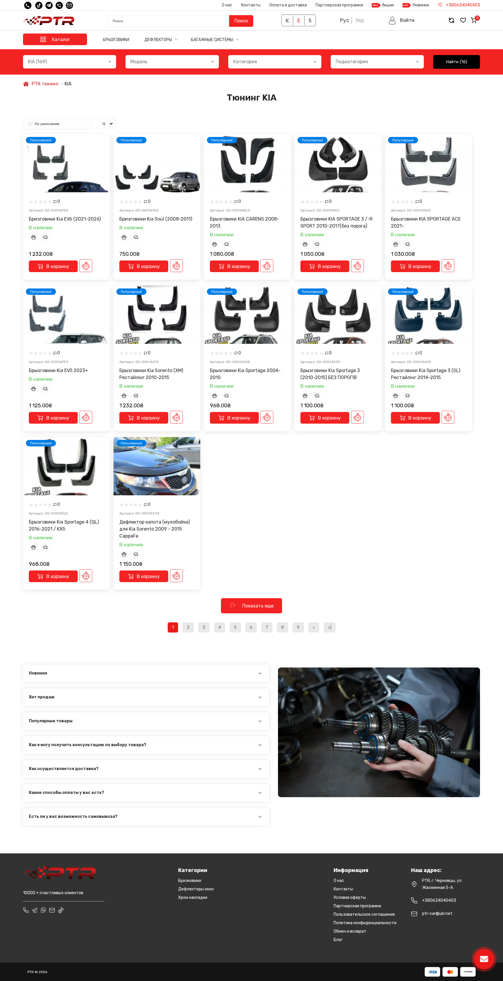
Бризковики (189, 880)
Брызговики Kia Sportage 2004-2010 (245, 374)
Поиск (241, 21)
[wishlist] (463, 20)
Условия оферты (350, 897)
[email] (69, 5)
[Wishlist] (100, 157)
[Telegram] (49, 5)
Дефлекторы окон (196, 889)
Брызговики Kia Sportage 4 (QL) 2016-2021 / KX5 (64, 525)
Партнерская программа (339, 5)
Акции (388, 5)
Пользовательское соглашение (364, 914)
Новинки (421, 5)
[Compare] (100, 169)
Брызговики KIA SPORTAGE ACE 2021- (426, 222)
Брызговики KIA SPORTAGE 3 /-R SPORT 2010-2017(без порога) (336, 222)
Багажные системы (212, 39)
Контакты (251, 5)
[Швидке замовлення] (85, 265)
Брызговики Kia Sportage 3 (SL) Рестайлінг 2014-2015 (425, 374)
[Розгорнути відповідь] (259, 673)
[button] (401, 20)
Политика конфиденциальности (365, 922)
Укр (359, 20)
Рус (344, 20)
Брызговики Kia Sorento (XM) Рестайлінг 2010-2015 (151, 374)
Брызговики (116, 39)
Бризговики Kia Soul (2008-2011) (155, 219)
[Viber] (59, 5)
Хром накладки (192, 897)
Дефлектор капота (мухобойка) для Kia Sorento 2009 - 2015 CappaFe (154, 529)
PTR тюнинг (45, 84)
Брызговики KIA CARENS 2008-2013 (244, 222)
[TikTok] (38, 5)
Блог (338, 939)
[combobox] (69, 61)
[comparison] (451, 20)
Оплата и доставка (288, 5)
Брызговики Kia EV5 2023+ (58, 370)
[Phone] (26, 910)
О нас (227, 5)
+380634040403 (439, 900)
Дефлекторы (158, 39)
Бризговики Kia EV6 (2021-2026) (65, 219)
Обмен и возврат (350, 931)
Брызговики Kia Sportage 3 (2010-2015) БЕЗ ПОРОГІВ (330, 374)
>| (329, 627)
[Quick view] (100, 146)
